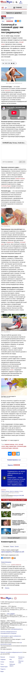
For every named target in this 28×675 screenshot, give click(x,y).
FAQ (10, 659)
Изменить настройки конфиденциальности (11, 652)
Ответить (7, 588)
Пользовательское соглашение (8, 633)
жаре (11, 369)
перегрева (7, 90)
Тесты (2, 664)
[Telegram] (20, 21)
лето (9, 440)
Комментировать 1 (14, 459)
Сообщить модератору (16, 564)
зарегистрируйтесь (6, 551)
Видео (2, 671)
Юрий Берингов (8, 60)
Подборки (3, 659)
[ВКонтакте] (16, 21)
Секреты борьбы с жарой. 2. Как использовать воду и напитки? (19, 531)
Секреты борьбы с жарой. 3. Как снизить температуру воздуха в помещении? (19, 522)
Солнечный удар (6, 186)
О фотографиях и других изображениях (11, 636)
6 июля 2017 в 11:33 (5, 564)
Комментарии (4, 666)
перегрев (15, 448)
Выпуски (3, 657)
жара (7, 446)
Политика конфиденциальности (9, 631)
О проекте (12, 657)
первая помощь (9, 444)
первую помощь (20, 178)
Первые (12, 546)
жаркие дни (10, 242)
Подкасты (3, 669)
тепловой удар (21, 446)
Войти (20, 3)
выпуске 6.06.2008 (19, 495)
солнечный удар (6, 448)
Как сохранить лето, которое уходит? (18, 514)
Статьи (2, 661)
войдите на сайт (19, 551)
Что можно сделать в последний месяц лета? (18, 506)
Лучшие (17, 546)
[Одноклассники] (18, 21)
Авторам (11, 661)
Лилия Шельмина (6, 562)
